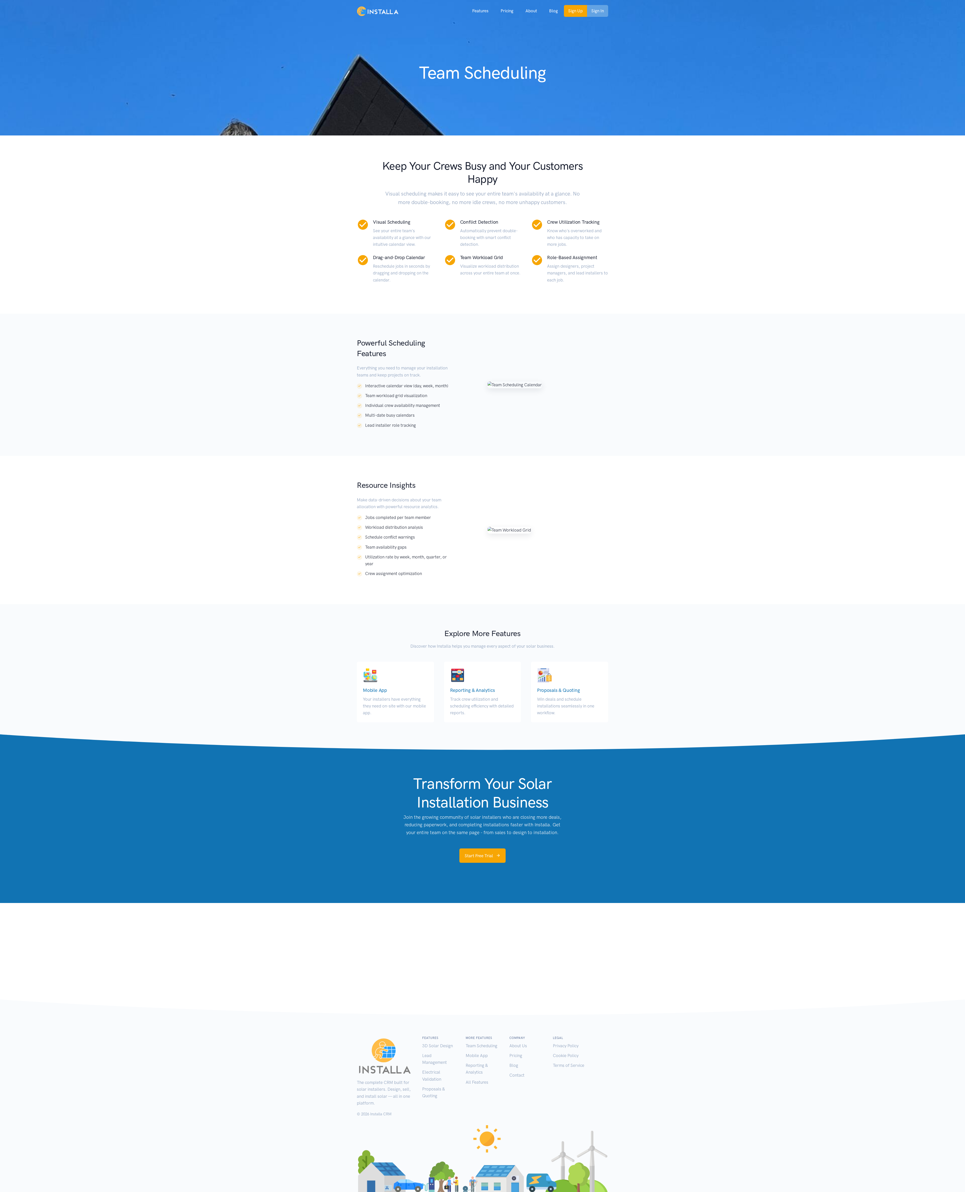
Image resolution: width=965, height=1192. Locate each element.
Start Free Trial (479, 855)
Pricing (515, 1055)
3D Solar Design (437, 1045)
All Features (477, 1082)
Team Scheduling (481, 1045)
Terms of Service (568, 1065)
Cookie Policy (565, 1055)
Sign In (597, 10)
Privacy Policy (565, 1045)
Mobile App (477, 1055)
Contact (516, 1075)
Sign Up (575, 10)
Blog (513, 1065)
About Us (518, 1045)
